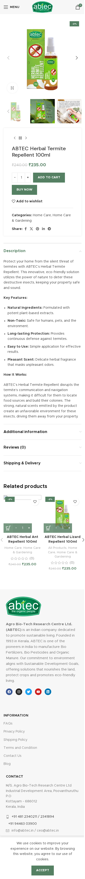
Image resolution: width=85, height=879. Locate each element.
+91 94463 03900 (22, 823)
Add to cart (49, 177)
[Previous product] (14, 138)
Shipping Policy (15, 740)
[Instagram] (19, 691)
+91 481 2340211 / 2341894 (33, 816)
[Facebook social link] (25, 229)
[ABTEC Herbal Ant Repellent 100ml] (22, 514)
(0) (32, 558)
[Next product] (26, 138)
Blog (7, 764)
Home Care (42, 215)
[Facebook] (9, 691)
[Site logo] (42, 7)
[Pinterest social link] (37, 229)
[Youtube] (38, 691)
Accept (42, 870)
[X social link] (31, 229)
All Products (57, 548)
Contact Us (12, 756)
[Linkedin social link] (43, 229)
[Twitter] (28, 691)
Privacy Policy (14, 731)
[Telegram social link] (49, 229)
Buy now (24, 189)
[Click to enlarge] (12, 88)
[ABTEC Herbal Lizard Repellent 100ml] (62, 514)
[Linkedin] (48, 691)
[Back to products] (20, 138)
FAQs (8, 723)
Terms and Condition (20, 748)
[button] (8, 57)
